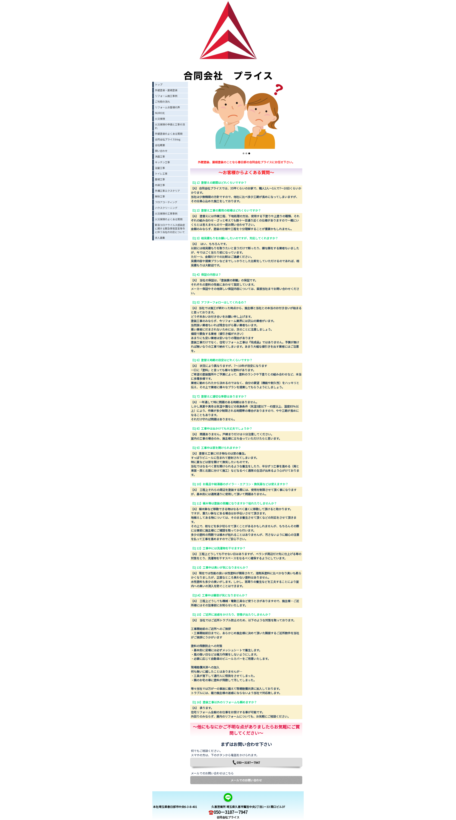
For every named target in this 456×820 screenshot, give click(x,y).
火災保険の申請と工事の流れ (170, 126)
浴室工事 (160, 168)
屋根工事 (160, 179)
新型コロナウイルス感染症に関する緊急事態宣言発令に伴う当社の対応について (170, 228)
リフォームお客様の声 (167, 107)
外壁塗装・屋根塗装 (166, 90)
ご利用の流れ (162, 101)
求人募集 (160, 237)
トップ (158, 84)
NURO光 (160, 113)
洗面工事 (160, 156)
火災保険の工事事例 (166, 213)
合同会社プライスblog (167, 139)
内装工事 (160, 185)
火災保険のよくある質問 (168, 219)
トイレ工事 (161, 173)
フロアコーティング (166, 202)
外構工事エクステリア (167, 190)
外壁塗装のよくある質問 (168, 133)
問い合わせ (161, 151)
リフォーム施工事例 (166, 96)
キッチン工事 (162, 162)
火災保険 (160, 118)
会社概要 (160, 145)
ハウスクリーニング (166, 208)
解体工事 (160, 196)
